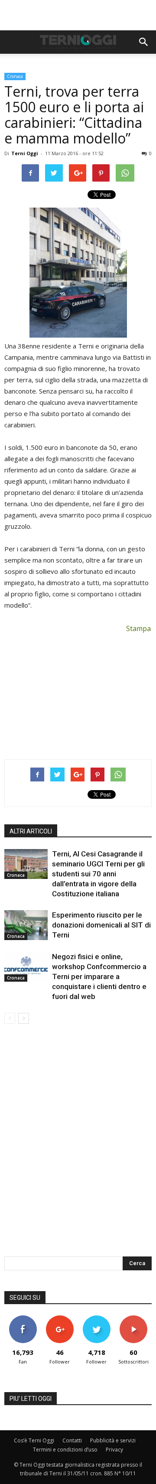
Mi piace (23, 1318)
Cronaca (15, 76)
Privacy (114, 1449)
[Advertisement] (78, 15)
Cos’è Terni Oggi (34, 1440)
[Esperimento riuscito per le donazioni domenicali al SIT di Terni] (26, 925)
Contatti (72, 1440)
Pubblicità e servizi (113, 1440)
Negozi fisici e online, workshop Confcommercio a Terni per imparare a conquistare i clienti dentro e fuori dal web (99, 976)
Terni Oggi (24, 153)
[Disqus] (78, 1146)
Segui (59, 1318)
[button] (144, 42)
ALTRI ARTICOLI (31, 831)
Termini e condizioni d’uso (65, 1449)
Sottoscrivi (133, 1318)
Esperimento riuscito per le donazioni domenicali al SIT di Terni (101, 925)
